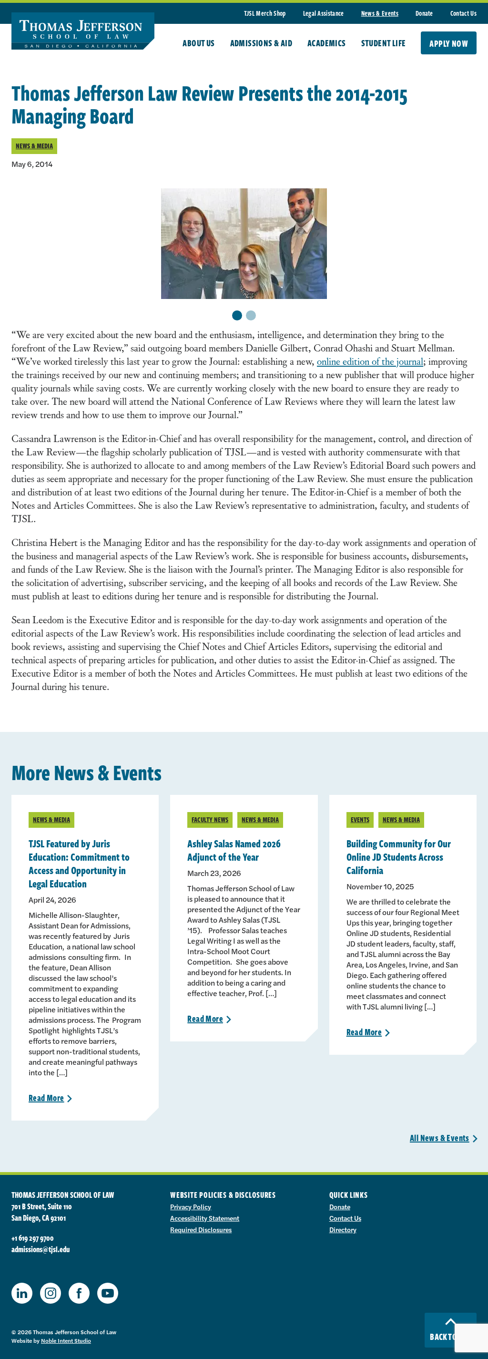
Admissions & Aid (261, 43)
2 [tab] (251, 315)
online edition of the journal (370, 361)
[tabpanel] (244, 243)
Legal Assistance (323, 13)
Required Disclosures (201, 1229)
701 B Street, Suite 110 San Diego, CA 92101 (41, 1212)
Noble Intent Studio (66, 1340)
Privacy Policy (190, 1206)
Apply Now (448, 43)
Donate (424, 13)
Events (360, 819)
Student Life (383, 43)
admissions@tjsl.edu (40, 1249)
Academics (326, 43)
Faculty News (210, 819)
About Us (198, 43)
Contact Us (463, 13)
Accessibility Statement (204, 1218)
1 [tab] (237, 315)
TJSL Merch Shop (265, 13)
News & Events (379, 13)
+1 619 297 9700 (32, 1238)
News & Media (34, 146)
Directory (342, 1229)
